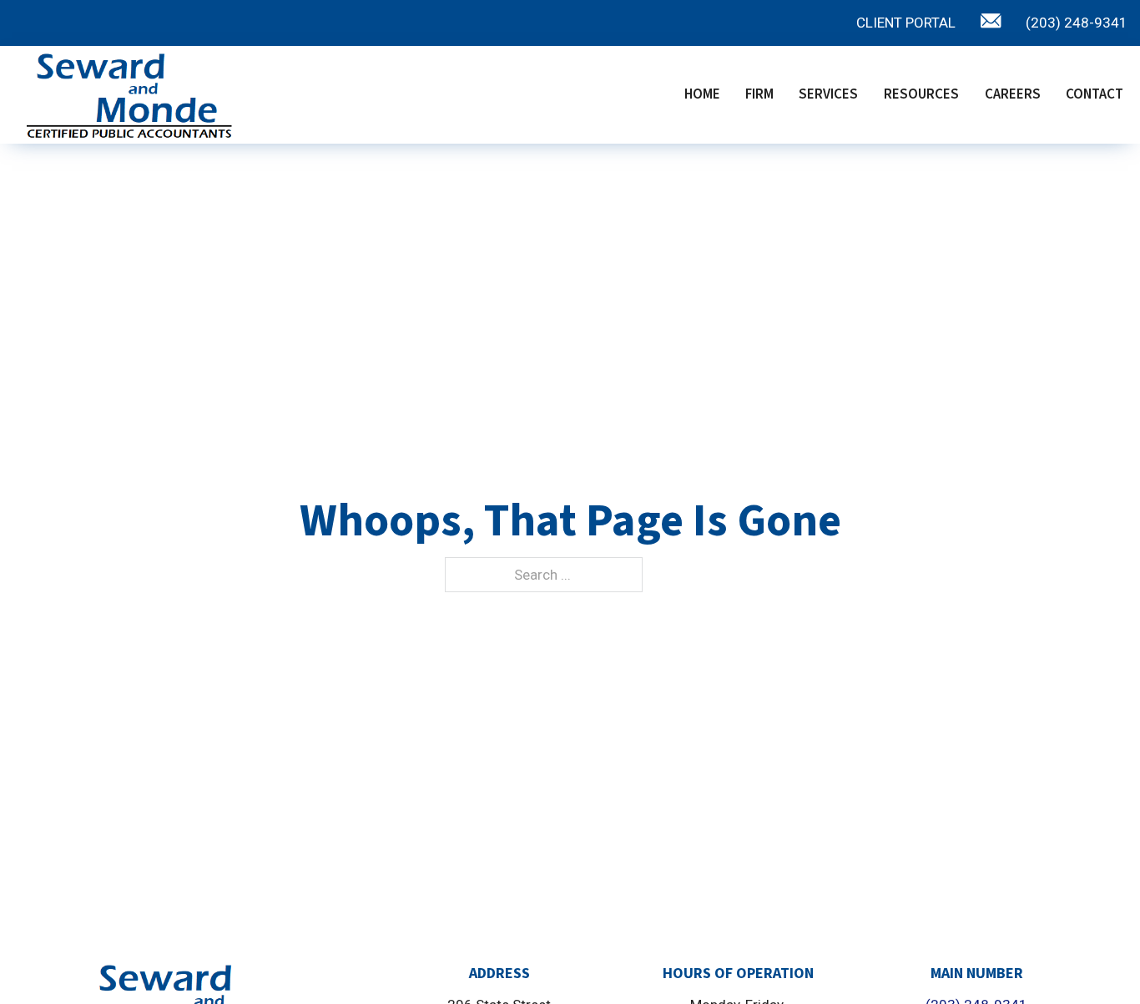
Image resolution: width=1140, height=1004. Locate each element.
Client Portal (906, 22)
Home (702, 94)
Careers (1013, 94)
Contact (1094, 94)
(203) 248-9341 (1076, 22)
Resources (921, 94)
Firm (759, 94)
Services (828, 94)
